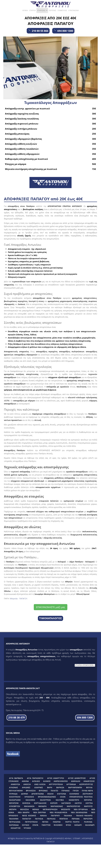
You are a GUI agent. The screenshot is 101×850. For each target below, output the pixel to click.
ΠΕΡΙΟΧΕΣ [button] (52, 10)
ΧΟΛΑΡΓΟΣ (16, 828)
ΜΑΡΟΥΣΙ (88, 806)
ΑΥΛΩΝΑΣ (13, 787)
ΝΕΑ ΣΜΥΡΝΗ (39, 812)
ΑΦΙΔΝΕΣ (26, 787)
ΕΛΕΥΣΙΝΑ (61, 794)
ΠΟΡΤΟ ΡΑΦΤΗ (72, 822)
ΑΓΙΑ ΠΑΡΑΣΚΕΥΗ (35, 778)
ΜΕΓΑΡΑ (12, 809)
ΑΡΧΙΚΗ (25, 10)
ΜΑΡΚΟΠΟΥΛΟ (73, 806)
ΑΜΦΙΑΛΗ (75, 781)
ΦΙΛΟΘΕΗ (58, 825)
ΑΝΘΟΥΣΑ (15, 784)
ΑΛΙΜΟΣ (46, 781)
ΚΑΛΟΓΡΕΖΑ (45, 800)
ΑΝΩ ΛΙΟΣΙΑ (40, 784)
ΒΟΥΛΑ (89, 787)
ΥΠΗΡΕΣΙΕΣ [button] (42, 11)
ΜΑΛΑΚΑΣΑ (29, 806)
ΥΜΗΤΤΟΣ (46, 825)
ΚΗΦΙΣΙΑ (26, 803)
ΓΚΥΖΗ (76, 790)
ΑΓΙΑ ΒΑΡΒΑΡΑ (16, 778)
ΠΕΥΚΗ (45, 822)
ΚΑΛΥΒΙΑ (60, 800)
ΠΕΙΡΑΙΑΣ (51, 818)
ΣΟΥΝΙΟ (25, 825)
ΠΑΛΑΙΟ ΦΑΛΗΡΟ (84, 815)
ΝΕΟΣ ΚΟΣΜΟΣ (29, 815)
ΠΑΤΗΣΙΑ (39, 818)
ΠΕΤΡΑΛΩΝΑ (14, 822)
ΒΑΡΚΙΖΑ (60, 787)
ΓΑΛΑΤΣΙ (54, 790)
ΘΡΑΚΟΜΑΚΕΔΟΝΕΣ (47, 797)
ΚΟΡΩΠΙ (53, 803)
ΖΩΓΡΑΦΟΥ (88, 794)
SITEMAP (76, 838)
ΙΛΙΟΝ (62, 797)
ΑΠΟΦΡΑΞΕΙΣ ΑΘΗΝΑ (62, 838)
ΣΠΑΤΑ (35, 825)
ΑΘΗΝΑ (25, 781)
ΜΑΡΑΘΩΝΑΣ (57, 806)
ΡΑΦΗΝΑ (88, 822)
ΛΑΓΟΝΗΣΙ (66, 803)
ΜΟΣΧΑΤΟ (65, 809)
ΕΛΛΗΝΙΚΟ (74, 794)
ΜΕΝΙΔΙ (35, 809)
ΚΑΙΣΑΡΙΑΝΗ (15, 800)
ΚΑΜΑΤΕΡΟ (74, 800)
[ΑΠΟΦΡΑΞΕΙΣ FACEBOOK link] (13, 753)
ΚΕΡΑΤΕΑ (88, 800)
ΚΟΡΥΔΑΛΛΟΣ (40, 803)
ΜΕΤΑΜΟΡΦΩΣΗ (50, 809)
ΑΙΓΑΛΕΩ (36, 781)
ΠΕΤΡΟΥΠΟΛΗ (31, 822)
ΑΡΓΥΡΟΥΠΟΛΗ (56, 784)
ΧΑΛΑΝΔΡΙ (90, 825)
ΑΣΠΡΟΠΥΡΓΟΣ (86, 784)
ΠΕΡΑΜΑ (76, 818)
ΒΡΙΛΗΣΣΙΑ (31, 790)
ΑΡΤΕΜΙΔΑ (71, 784)
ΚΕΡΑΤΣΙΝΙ (14, 803)
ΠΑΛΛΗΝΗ (13, 818)
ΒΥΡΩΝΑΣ (43, 790)
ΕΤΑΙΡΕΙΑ (32, 10)
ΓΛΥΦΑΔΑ (13, 794)
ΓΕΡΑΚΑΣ (65, 790)
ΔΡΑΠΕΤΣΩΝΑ (37, 794)
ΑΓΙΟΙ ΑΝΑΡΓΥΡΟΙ (55, 778)
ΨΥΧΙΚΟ (27, 828)
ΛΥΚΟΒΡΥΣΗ (14, 806)
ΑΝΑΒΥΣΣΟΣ (89, 781)
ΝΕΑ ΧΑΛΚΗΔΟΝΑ (79, 812)
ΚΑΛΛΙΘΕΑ (30, 800)
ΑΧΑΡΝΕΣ (38, 787)
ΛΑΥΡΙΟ (78, 803)
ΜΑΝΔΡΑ (42, 806)
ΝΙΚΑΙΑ (43, 815)
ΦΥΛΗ (68, 825)
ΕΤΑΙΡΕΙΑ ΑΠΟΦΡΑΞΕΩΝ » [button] (84, 665)
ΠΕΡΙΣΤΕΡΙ (88, 818)
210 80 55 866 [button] (39, 31)
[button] (16, 718)
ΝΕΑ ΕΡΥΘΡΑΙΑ (81, 809)
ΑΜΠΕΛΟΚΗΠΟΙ (61, 781)
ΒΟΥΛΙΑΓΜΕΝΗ (16, 790)
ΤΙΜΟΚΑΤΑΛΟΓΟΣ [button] (50, 618)
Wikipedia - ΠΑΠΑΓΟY (18, 598)
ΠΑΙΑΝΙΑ (68, 815)
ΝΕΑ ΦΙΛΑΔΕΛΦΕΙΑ (58, 812)
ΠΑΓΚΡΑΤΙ (55, 815)
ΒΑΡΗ (49, 787)
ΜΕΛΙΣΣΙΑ (24, 809)
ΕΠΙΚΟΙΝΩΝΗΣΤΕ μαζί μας (50, 607)
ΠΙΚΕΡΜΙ (57, 822)
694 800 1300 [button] (65, 31)
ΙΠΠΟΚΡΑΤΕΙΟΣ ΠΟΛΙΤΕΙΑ (80, 797)
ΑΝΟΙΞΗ (27, 784)
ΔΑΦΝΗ (24, 794)
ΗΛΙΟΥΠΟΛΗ (14, 797)
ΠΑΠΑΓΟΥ (26, 818)
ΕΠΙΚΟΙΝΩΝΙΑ (73, 10)
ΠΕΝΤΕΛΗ (63, 818)
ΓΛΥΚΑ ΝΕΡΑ (87, 790)
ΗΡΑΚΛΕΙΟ (29, 797)
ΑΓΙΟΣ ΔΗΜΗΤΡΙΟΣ (77, 778)
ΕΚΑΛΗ (50, 794)
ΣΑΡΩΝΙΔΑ (14, 825)
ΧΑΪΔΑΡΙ (78, 825)
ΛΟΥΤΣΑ (89, 803)
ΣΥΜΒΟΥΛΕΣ (62, 10)
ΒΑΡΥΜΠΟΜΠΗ (75, 787)
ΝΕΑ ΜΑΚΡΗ (23, 812)
